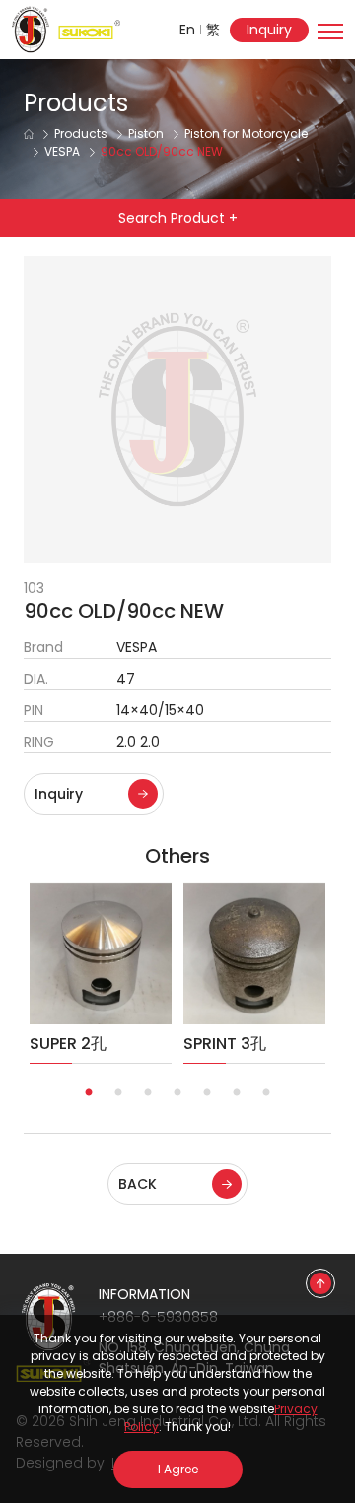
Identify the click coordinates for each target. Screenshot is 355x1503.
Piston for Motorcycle (246, 133)
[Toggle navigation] (330, 24)
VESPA (62, 151)
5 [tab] (207, 1093)
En (187, 29)
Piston (146, 133)
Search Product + (178, 218)
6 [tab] (237, 1093)
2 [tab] (118, 1093)
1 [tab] (89, 1093)
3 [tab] (148, 1093)
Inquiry (269, 29)
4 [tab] (177, 1093)
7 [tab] (266, 1093)
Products (80, 133)
